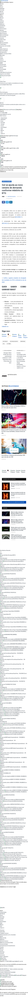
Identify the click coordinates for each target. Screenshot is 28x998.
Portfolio (2, 10)
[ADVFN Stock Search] (0, 2)
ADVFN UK (3, 119)
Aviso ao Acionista (6, 181)
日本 (2, 132)
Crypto (1, 58)
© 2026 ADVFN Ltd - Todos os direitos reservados (11, 969)
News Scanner (3, 33)
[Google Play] (3, 959)
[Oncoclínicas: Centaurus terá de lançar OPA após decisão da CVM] (14, 446)
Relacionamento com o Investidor (8, 934)
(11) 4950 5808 (3, 112)
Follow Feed (3, 39)
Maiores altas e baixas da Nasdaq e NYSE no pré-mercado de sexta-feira (17, 514)
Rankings (2, 8)
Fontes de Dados (4, 944)
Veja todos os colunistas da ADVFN (14, 502)
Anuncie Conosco (4, 941)
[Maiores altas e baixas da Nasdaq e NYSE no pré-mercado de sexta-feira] (14, 397)
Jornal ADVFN (3, 31)
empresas (23, 341)
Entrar (1, 109)
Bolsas (1, 67)
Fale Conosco (3, 115)
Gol (4, 343)
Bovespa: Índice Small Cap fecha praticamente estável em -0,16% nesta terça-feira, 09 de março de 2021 (6, 358)
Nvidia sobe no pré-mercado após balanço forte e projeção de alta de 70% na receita (18, 529)
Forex (1, 56)
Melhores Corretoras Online (6, 942)
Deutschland (3, 127)
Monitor (2, 3)
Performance (3, 28)
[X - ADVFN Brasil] (10, 975)
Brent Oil (10, 160)
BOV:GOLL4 (5, 223)
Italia (2, 128)
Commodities (3, 66)
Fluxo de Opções (4, 50)
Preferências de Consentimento (7, 945)
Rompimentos (3, 52)
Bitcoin (8, 154)
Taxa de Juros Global (5, 74)
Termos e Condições (8, 966)
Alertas (1, 41)
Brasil (2, 121)
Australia (3, 122)
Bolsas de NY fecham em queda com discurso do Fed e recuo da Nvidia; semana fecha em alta (13, 431)
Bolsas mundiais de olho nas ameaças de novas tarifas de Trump (18, 494)
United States (4, 118)
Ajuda (1, 936)
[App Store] (3, 958)
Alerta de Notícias (4, 35)
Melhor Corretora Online (5, 53)
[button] (6, 983)
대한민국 (3, 133)
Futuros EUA (3, 61)
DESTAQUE (5, 341)
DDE (1, 47)
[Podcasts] (8, 976)
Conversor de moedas (5, 45)
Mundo (1, 11)
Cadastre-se (3, 171)
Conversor (2, 955)
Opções (2, 22)
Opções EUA (3, 64)
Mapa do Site (3, 938)
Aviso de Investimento (5, 973)
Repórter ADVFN (11, 196)
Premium (13, 109)
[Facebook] (18, 975)
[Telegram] (23, 975)
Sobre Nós (2, 931)
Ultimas (9, 343)
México (2, 130)
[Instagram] (3, 975)
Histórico (2, 27)
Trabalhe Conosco (4, 933)
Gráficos (2, 21)
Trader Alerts (3, 44)
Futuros (2, 60)
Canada (2, 124)
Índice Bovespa (14, 135)
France (2, 125)
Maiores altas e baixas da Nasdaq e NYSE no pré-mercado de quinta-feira (17, 521)
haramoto (13, 488)
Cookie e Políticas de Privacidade (7, 972)
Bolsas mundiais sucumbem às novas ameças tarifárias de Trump (18, 485)
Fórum (1, 7)
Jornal (1, 950)
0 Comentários (9, 198)
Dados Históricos (4, 49)
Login (14, 886)
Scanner (2, 13)
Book (1, 5)
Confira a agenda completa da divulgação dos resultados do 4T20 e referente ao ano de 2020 (14, 280)
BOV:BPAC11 (18, 217)
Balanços (2, 24)
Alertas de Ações (4, 42)
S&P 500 (10, 142)
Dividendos (2, 25)
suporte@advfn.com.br (5, 114)
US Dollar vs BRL (15, 148)
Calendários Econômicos (6, 72)
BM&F (1, 63)
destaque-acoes (14, 341)
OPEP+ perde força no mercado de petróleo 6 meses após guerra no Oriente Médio (18, 536)
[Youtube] (2, 976)
